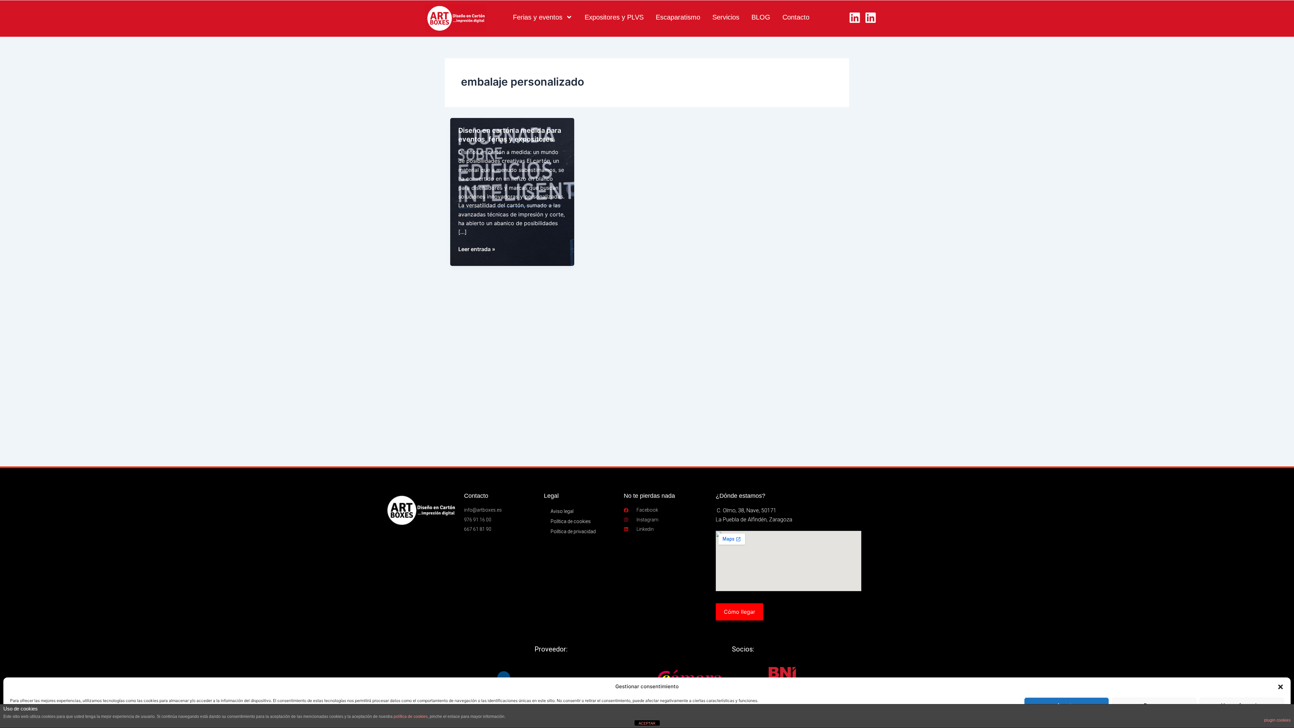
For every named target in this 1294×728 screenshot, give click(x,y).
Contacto (795, 17)
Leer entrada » (476, 249)
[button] (1280, 687)
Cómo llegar (739, 611)
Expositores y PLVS (614, 17)
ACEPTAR (647, 723)
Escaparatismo (678, 17)
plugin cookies (1277, 720)
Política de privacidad (573, 531)
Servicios (725, 17)
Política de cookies (571, 521)
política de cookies (411, 716)
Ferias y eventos (537, 17)
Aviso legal (562, 511)
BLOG (760, 17)
